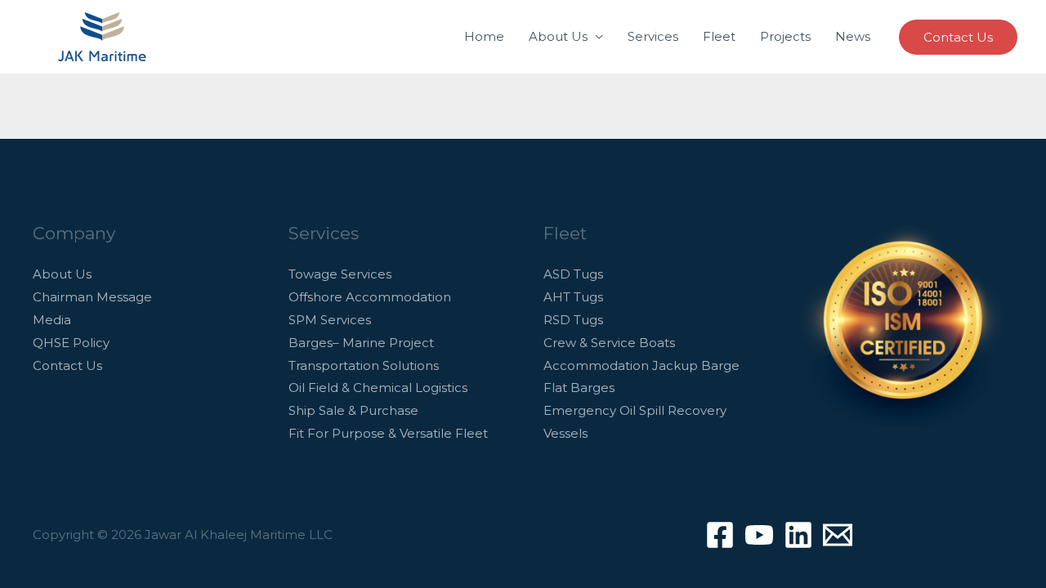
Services (653, 36)
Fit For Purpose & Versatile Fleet (388, 433)
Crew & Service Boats (609, 342)
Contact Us (67, 365)
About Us (558, 36)
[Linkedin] (798, 535)
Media (52, 319)
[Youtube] (759, 535)
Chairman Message (92, 297)
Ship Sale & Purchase (353, 410)
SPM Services (329, 319)
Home (484, 36)
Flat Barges (579, 387)
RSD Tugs (573, 319)
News (852, 36)
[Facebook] (720, 535)
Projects (785, 36)
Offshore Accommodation (369, 297)
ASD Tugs (573, 274)
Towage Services (339, 274)
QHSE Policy (71, 342)
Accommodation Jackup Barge (641, 365)
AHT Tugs (573, 297)
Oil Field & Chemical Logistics (377, 387)
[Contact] (837, 535)
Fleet (719, 36)
